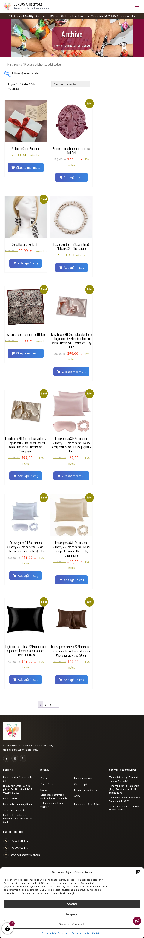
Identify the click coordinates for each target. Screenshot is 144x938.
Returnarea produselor (86, 790)
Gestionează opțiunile (72, 924)
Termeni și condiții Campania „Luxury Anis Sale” (124, 779)
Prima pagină (14, 64)
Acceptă (72, 903)
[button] (138, 872)
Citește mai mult (28, 167)
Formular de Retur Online (87, 804)
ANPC (77, 795)
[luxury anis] (7, 74)
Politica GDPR (10, 798)
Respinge (72, 914)
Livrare (43, 790)
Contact (44, 778)
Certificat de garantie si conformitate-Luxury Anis (53, 796)
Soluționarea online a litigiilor (51, 805)
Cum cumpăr (80, 784)
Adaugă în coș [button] (74, 177)
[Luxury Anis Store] (12, 731)
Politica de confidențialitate (86, 933)
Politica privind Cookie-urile (56, 933)
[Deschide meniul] (137, 6)
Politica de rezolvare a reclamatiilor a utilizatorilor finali (17, 818)
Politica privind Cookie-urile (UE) (17, 779)
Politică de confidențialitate (17, 804)
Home (58, 45)
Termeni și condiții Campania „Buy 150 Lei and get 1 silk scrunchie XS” (124, 789)
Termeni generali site (14, 810)
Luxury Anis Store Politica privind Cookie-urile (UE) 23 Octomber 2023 (17, 789)
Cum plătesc (46, 784)
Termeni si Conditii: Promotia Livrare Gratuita (124, 807)
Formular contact (83, 778)
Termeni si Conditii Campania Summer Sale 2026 (124, 799)
